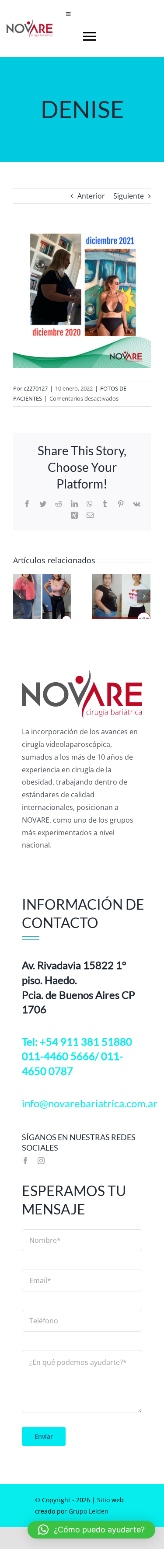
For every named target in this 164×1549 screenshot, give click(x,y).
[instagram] (41, 1160)
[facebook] (25, 1160)
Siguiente (128, 196)
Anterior (91, 196)
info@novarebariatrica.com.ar (89, 1103)
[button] (91, 1530)
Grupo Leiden (88, 1511)
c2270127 (36, 388)
